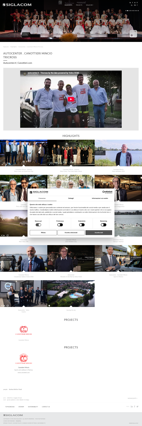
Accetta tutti (99, 232)
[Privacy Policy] (7, 423)
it (137, 5)
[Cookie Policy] (17, 423)
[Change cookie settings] (29, 423)
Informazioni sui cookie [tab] (100, 198)
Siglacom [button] (89, 5)
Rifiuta (43, 232)
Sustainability (33, 406)
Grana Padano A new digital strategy (18, 399)
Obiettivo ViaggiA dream (14, 398)
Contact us (46, 406)
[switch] (60, 224)
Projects (79, 5)
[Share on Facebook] (134, 406)
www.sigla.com (133, 423)
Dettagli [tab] (71, 198)
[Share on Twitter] (137, 406)
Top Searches (9, 406)
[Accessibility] (41, 423)
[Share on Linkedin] (132, 406)
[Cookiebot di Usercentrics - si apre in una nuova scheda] (103, 192)
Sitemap (21, 406)
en (135, 5)
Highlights (68, 5)
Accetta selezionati (71, 232)
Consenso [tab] (42, 198)
